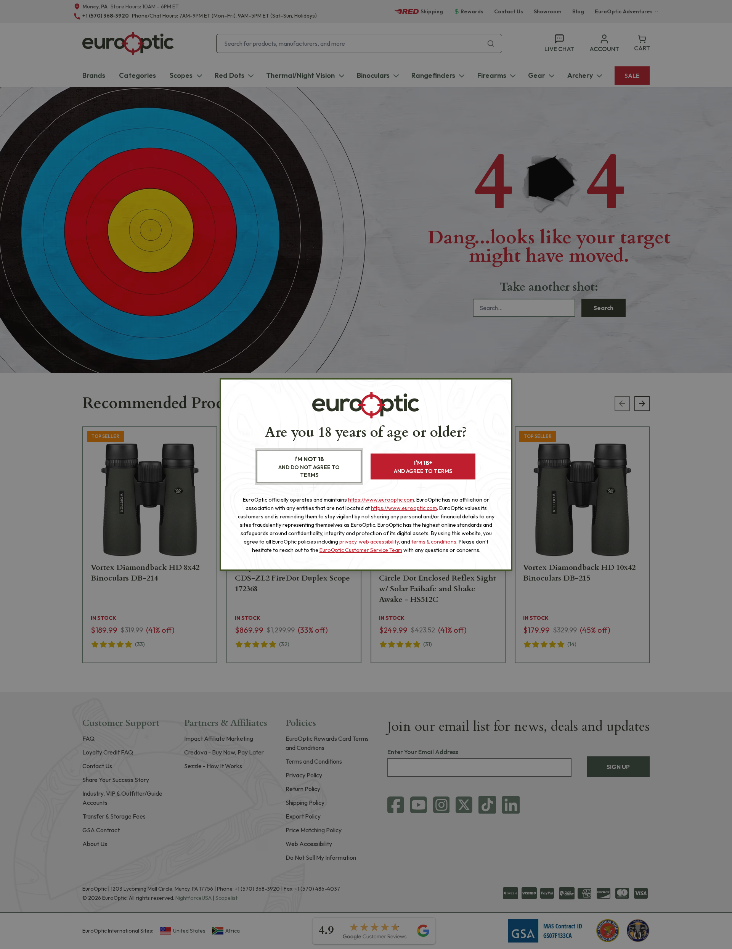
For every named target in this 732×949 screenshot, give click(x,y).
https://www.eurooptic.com (381, 499)
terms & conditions (433, 541)
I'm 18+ (423, 466)
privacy (347, 541)
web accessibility (379, 541)
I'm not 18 (309, 466)
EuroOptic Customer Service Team (360, 550)
